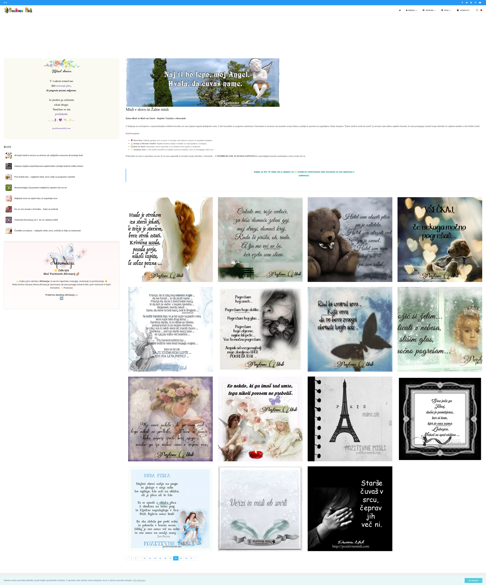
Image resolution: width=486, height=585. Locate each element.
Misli (447, 10)
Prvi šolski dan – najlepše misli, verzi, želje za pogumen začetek (44, 177)
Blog (5, 2)
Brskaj (412, 10)
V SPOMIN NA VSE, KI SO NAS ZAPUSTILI (235, 156)
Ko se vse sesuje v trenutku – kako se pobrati (36, 209)
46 (165, 558)
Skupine (429, 10)
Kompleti (465, 10)
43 (150, 558)
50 (186, 558)
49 (181, 558)
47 (171, 558)
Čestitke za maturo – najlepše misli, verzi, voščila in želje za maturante (47, 231)
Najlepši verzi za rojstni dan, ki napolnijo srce (35, 198)
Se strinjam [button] (473, 580)
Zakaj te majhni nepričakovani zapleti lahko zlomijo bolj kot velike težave (48, 166)
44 (155, 558)
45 (160, 558)
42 (145, 558)
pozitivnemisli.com (61, 128)
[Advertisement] (243, 39)
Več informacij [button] (139, 580)
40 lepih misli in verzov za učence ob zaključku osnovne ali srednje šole (48, 155)
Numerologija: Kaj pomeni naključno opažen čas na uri (40, 188)
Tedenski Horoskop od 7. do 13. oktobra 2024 (36, 220)
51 (191, 558)
